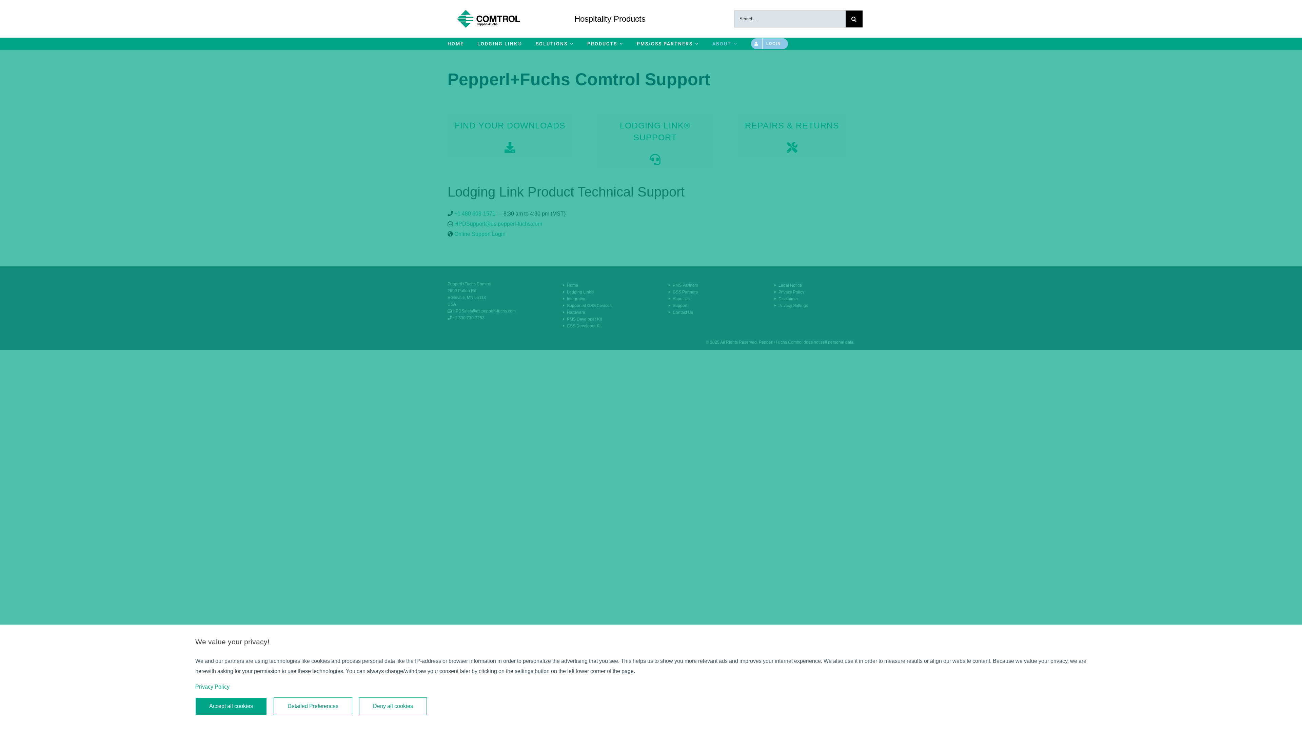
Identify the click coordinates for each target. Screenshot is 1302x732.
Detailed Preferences (313, 706)
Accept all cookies (231, 706)
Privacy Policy (212, 687)
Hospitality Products (610, 18)
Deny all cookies (393, 706)
